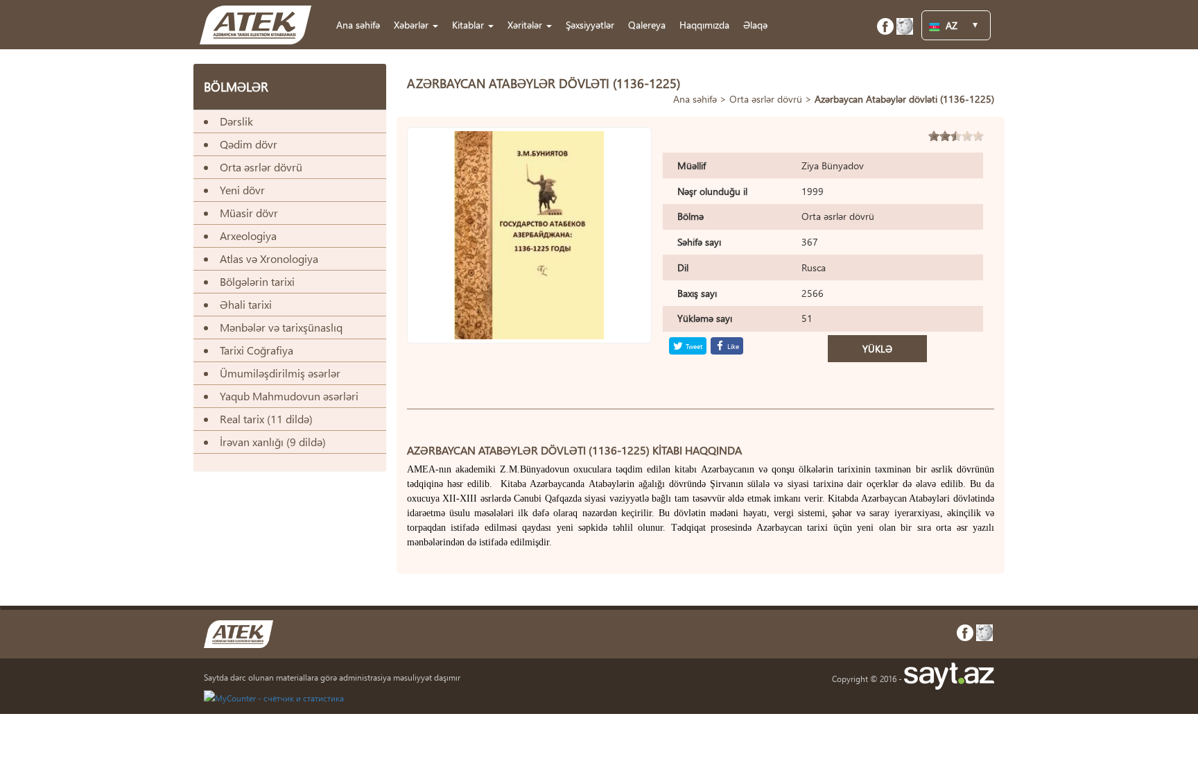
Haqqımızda (704, 24)
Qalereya (647, 24)
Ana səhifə (358, 24)
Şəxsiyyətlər (590, 24)
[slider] (956, 136)
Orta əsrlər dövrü (765, 98)
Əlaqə (755, 24)
